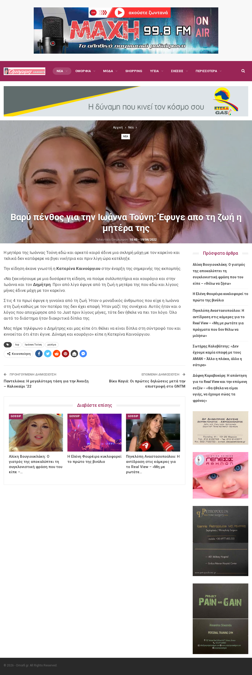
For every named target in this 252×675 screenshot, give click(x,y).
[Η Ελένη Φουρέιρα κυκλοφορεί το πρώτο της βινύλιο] (94, 433)
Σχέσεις (177, 71)
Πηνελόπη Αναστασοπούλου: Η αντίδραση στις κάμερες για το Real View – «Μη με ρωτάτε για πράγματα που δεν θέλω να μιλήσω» (219, 323)
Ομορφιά (83, 71)
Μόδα (108, 71)
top (17, 344)
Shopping (133, 71)
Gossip (16, 416)
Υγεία (154, 71)
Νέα (60, 71)
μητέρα (51, 344)
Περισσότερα (206, 71)
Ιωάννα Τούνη (33, 344)
